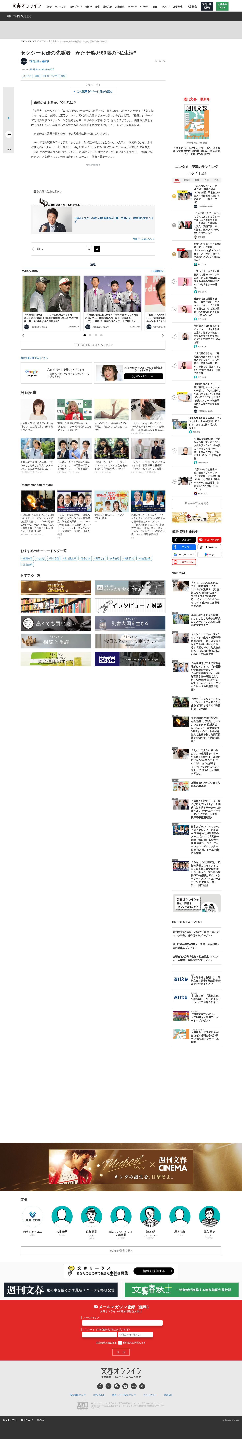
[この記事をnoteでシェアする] (8, 135)
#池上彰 (40, 558)
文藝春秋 (119, 6)
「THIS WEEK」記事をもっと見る (93, 345)
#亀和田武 (128, 558)
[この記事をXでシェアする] (8, 94)
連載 (97, 6)
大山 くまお (202, 264)
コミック (165, 6)
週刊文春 (107, 6)
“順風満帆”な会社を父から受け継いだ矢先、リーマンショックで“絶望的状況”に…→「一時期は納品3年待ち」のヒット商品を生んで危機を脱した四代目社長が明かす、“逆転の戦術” (37, 525)
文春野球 (177, 6)
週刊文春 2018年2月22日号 (42, 69)
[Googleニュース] (125, 1386)
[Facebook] (100, 1386)
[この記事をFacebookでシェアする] (8, 104)
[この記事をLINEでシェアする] (8, 125)
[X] (108, 1386)
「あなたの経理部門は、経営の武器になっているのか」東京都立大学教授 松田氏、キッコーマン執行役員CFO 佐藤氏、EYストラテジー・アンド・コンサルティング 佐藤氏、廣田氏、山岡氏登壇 (74, 526)
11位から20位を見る (197, 503)
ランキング (61, 6)
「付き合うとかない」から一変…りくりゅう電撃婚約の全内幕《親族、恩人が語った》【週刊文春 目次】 (196, 151)
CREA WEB (27, 1420)
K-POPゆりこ (203, 493)
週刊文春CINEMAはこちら (34, 358)
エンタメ (27, 76)
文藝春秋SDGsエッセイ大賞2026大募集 (109, 518)
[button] (85, 335)
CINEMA (144, 6)
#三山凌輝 (27, 564)
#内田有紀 (114, 558)
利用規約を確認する (106, 1342)
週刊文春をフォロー (145, 376)
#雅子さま (85, 558)
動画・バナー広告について (124, 1395)
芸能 (37, 76)
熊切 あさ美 (202, 292)
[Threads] (117, 1386)
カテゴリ (74, 6)
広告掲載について (78, 1395)
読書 (155, 6)
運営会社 (168, 1395)
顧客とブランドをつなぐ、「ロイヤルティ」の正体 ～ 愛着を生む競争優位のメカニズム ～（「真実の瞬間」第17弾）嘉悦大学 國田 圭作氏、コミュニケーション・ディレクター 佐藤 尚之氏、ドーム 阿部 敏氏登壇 (148, 526)
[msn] (134, 1386)
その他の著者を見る (121, 1250)
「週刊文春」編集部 (38, 61)
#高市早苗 (54, 558)
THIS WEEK (22, 16)
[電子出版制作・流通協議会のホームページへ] (82, 1406)
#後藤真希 (27, 558)
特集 (87, 6)
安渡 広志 (196, 432)
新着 (49, 6)
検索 (194, 6)
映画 (63, 76)
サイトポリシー (150, 1395)
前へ (40, 249)
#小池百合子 (144, 558)
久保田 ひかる (203, 462)
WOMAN (132, 6)
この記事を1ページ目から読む (95, 91)
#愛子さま (99, 558)
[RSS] (142, 1386)
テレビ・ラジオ (50, 76)
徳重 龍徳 (201, 237)
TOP (23, 41)
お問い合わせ (99, 1395)
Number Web (10, 1420)
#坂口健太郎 (69, 558)
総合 (204, 173)
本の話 (40, 1420)
